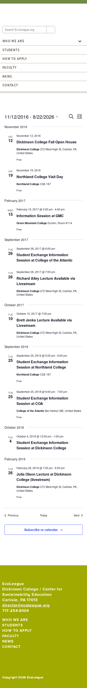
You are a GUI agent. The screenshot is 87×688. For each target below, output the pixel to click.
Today (43, 515)
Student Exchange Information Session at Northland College (42, 364)
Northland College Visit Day (40, 176)
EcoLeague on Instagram (26, 657)
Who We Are (13, 41)
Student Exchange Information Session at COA (42, 400)
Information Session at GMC (40, 215)
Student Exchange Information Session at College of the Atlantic (44, 257)
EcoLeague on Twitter (6, 657)
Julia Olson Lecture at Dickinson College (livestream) (44, 477)
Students (11, 50)
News (7, 76)
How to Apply (14, 59)
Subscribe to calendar (41, 529)
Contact (10, 85)
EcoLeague (32, 14)
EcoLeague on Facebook (16, 657)
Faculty (9, 67)
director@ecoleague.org (26, 605)
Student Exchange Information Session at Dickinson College (42, 445)
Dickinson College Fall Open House (47, 141)
